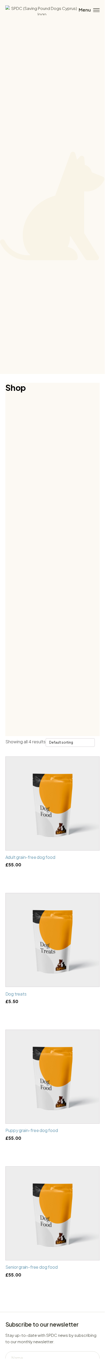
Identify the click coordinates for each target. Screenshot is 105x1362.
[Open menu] (88, 10)
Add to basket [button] (52, 1013)
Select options (52, 876)
